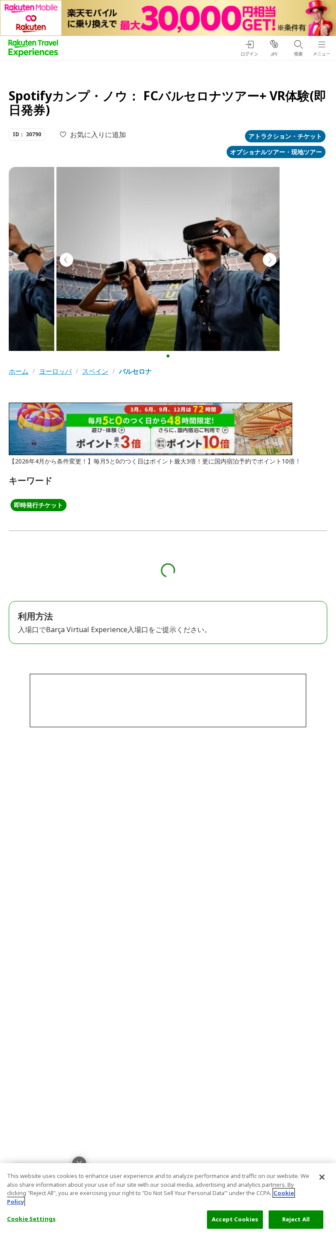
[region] (168, 1200)
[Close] (322, 1177)
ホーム (18, 371)
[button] (168, 355)
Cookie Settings (31, 1219)
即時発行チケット (38, 505)
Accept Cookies (235, 1219)
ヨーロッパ (55, 371)
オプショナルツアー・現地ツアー (276, 152)
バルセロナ (135, 371)
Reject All (296, 1219)
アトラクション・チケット (285, 136)
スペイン (95, 371)
